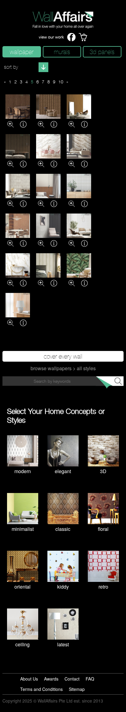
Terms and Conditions (41, 689)
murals (62, 51)
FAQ (90, 679)
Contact (72, 679)
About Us (29, 679)
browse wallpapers (51, 368)
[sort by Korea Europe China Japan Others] (25, 67)
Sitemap (77, 689)
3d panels (102, 51)
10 (60, 81)
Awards (51, 679)
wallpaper (21, 51)
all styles (86, 368)
